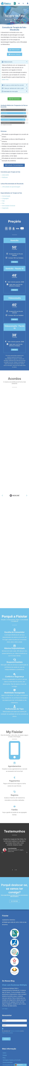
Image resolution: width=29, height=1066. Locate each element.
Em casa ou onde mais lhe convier (13, 85)
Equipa (5, 1055)
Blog (4, 1057)
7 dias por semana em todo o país (13, 88)
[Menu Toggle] (19, 3)
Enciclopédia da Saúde (9, 1065)
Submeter (6, 1039)
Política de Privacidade (7, 1032)
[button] (14, 61)
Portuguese (20, 1064)
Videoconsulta (7, 62)
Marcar (14, 262)
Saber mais (5, 79)
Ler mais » (5, 1008)
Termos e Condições (15, 1031)
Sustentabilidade (8, 1062)
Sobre (4, 1053)
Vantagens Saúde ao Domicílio (12, 1060)
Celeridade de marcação (10, 91)
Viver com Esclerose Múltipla (14, 985)
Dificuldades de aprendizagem (11, 186)
